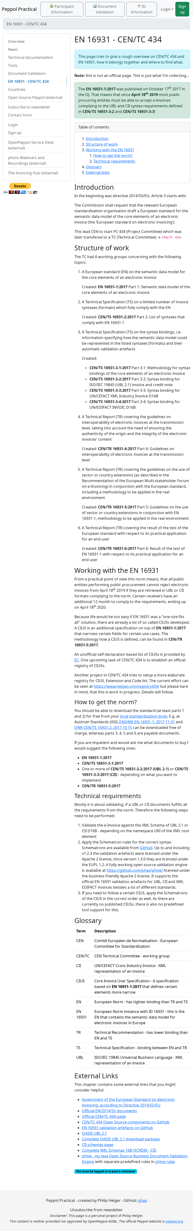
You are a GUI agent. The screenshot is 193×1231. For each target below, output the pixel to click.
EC (76, 660)
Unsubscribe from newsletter (96, 1209)
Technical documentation (30, 57)
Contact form (20, 115)
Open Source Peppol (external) (35, 97)
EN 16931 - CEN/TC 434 (28, 81)
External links (98, 172)
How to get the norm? (113, 155)
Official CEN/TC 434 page (104, 1116)
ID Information (142, 9)
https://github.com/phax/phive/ (135, 870)
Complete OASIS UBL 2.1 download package (121, 1139)
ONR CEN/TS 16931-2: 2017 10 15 (103, 727)
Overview (16, 41)
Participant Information (62, 9)
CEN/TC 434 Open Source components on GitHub (125, 1122)
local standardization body (143, 716)
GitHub (146, 847)
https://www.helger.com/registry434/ (126, 686)
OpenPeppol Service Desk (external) (31, 145)
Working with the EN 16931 (110, 149)
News (13, 49)
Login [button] (166, 9)
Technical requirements (114, 161)
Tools (12, 65)
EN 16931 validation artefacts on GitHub (117, 1127)
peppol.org (174, 1221)
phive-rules (165, 1161)
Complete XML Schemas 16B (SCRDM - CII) (119, 1150)
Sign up (182, 9)
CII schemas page (97, 1144)
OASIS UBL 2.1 (94, 1133)
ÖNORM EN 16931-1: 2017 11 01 (147, 721)
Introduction (97, 138)
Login (13, 124)
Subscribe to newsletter (29, 107)
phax (142, 1200)
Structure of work (102, 144)
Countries (16, 89)
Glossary (93, 166)
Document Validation (106, 9)
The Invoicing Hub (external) (33, 173)
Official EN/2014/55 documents (109, 1110)
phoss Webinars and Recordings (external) (27, 160)
